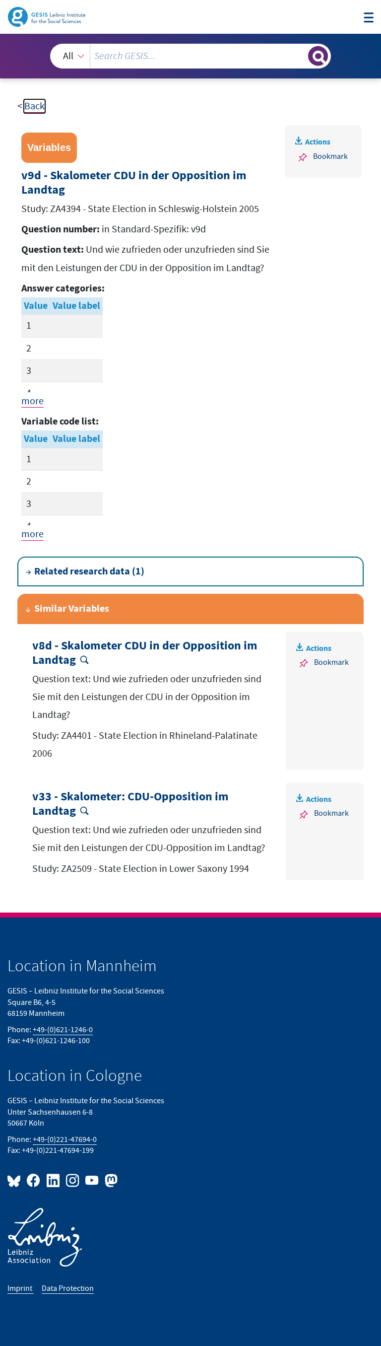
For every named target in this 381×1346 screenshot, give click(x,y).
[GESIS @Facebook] (34, 1180)
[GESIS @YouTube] (92, 1180)
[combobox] (190, 56)
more (32, 401)
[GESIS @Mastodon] (110, 1180)
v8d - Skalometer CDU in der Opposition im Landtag (144, 653)
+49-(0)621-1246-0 (63, 1030)
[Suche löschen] (300, 55)
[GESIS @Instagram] (73, 1180)
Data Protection (68, 1288)
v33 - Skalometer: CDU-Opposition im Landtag (130, 804)
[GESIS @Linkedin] (53, 1180)
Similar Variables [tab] (71, 609)
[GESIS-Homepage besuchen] (47, 16)
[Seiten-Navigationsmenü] (369, 18)
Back (34, 106)
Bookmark (330, 156)
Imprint (20, 1288)
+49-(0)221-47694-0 (65, 1139)
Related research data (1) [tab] (89, 571)
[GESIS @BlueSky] (15, 1180)
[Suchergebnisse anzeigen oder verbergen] (318, 56)
